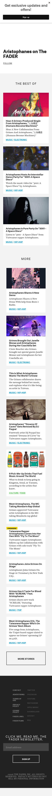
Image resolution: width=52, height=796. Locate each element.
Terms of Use (17, 699)
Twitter (31, 690)
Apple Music (33, 707)
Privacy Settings (28, 776)
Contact (17, 690)
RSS (29, 720)
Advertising (19, 694)
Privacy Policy (16, 705)
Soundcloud (33, 711)
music (9, 139)
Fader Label (18, 716)
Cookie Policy (16, 711)
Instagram (32, 702)
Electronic (20, 139)
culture (13, 492)
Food (22, 492)
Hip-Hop (18, 190)
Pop (19, 609)
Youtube (31, 698)
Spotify (30, 715)
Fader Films (18, 720)
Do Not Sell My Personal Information (27, 777)
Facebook (32, 694)
